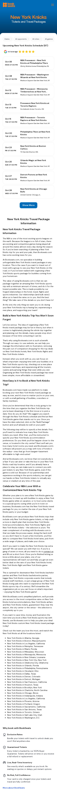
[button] (8, 39)
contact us (48, 551)
